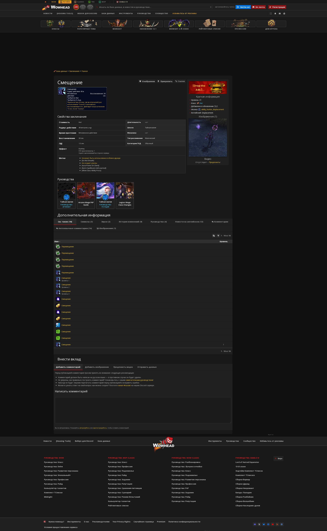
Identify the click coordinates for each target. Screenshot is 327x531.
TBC (93, 2)
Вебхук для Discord (87, 13)
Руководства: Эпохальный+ (57, 475)
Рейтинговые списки (118, 505)
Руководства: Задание (119, 479)
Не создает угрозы (89, 163)
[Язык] (284, 13)
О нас (86, 521)
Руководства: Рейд (53, 484)
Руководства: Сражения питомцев (125, 488)
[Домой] (56, 7)
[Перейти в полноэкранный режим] (271, 13)
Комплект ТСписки (53, 492)
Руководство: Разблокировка (186, 462)
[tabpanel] (143, 293)
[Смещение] (58, 279)
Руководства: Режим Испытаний (124, 497)
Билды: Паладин (244, 492)
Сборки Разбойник (245, 497)
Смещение (66, 278)
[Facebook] (268, 524)
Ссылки (181, 81)
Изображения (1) (208, 116)
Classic (80, 2)
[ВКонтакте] (282, 524)
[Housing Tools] (63, 441)
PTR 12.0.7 (90, 7)
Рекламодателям (100, 521)
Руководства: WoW (54, 458)
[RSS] (277, 524)
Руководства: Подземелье (121, 471)
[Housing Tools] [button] (65, 13)
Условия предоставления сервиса (60, 527)
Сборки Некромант (245, 488)
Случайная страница (144, 521)
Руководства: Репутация (120, 484)
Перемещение (68, 246)
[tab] (65, 222)
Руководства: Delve (53, 466)
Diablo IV (123, 2)
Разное (84, 71)
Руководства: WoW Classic (185, 458)
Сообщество (161, 13)
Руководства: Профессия (56, 479)
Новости (47, 13)
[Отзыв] (280, 13)
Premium (161, 521)
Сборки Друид (242, 484)
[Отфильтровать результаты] (218, 236)
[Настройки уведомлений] (275, 13)
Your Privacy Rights (121, 521)
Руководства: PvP (180, 488)
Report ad (270, 434)
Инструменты (215, 441)
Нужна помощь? (56, 521)
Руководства (144, 13)
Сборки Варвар (243, 479)
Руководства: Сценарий (119, 492)
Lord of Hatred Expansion (247, 462)
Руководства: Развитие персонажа (61, 471)
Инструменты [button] (126, 13)
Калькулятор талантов (55, 488)
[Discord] (255, 524)
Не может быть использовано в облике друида (101, 158)
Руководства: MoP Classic (121, 458)
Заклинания (74, 71)
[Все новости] (45, 1)
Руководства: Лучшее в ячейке (187, 466)
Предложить (214, 162)
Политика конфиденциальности (184, 521)
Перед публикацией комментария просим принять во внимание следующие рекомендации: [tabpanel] (104, 400)
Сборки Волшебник (245, 501)
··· (110, 2)
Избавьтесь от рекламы (185, 13)
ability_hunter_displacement (212, 109)
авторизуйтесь (84, 428)
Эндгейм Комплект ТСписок (249, 471)
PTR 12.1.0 (82, 7)
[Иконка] (62, 91)
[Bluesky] (264, 524)
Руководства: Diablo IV (247, 458)
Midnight (48, 497)
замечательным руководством (139, 380)
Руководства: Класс (53, 462)
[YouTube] (273, 524)
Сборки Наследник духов (248, 505)
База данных (108, 13)
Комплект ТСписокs (245, 475)
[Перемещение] (58, 246)
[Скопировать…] (214, 236)
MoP (104, 2)
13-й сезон (241, 466)
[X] (259, 524)
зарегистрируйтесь (100, 428)
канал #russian (124, 385)
